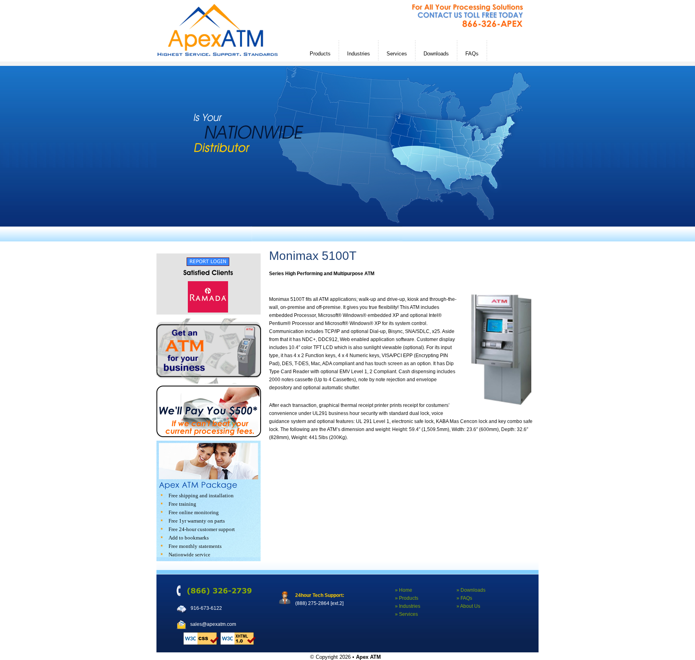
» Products (406, 598)
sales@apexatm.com (213, 624)
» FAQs (464, 598)
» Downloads (470, 590)
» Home (403, 590)
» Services (406, 614)
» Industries (407, 606)
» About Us (468, 606)
